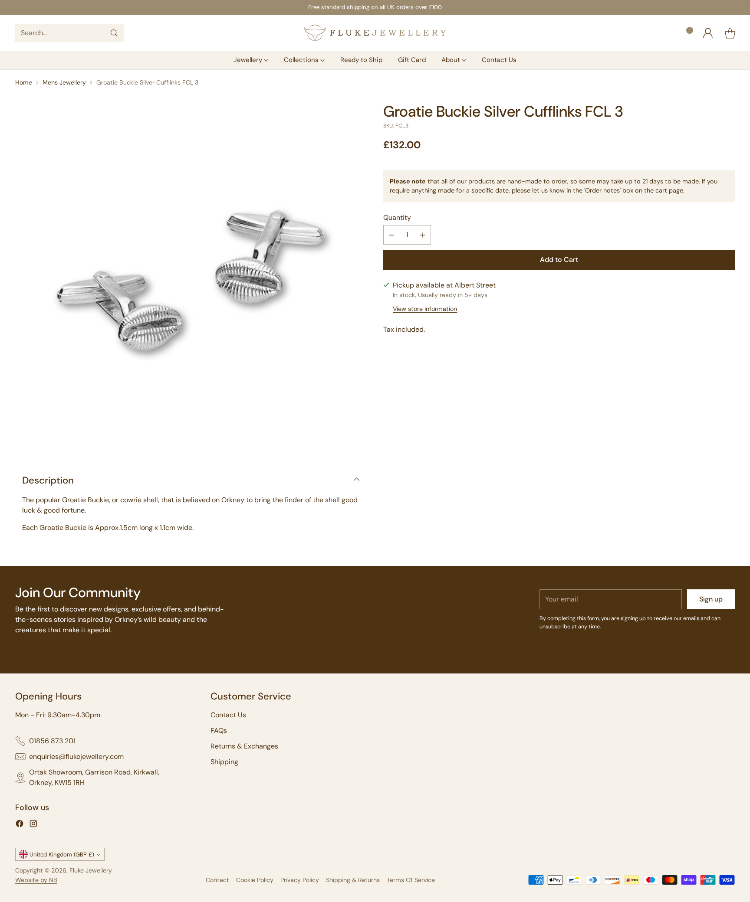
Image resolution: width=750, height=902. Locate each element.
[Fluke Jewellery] (375, 33)
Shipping (224, 761)
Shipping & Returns (353, 880)
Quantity (397, 217)
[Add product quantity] (423, 235)
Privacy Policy (299, 880)
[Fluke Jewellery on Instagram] (33, 825)
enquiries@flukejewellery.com (76, 756)
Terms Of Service (411, 880)
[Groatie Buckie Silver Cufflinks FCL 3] (191, 278)
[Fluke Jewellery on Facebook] (19, 825)
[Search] (114, 33)
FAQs (219, 730)
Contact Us (228, 714)
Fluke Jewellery (90, 870)
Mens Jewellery (64, 82)
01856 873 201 (52, 740)
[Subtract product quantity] (391, 235)
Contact (217, 880)
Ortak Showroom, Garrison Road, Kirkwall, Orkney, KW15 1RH (94, 777)
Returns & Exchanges (244, 746)
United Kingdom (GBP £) (62, 854)
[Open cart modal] (730, 33)
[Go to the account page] (708, 33)
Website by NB (36, 880)
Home (23, 82)
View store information (425, 309)
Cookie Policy (254, 880)
